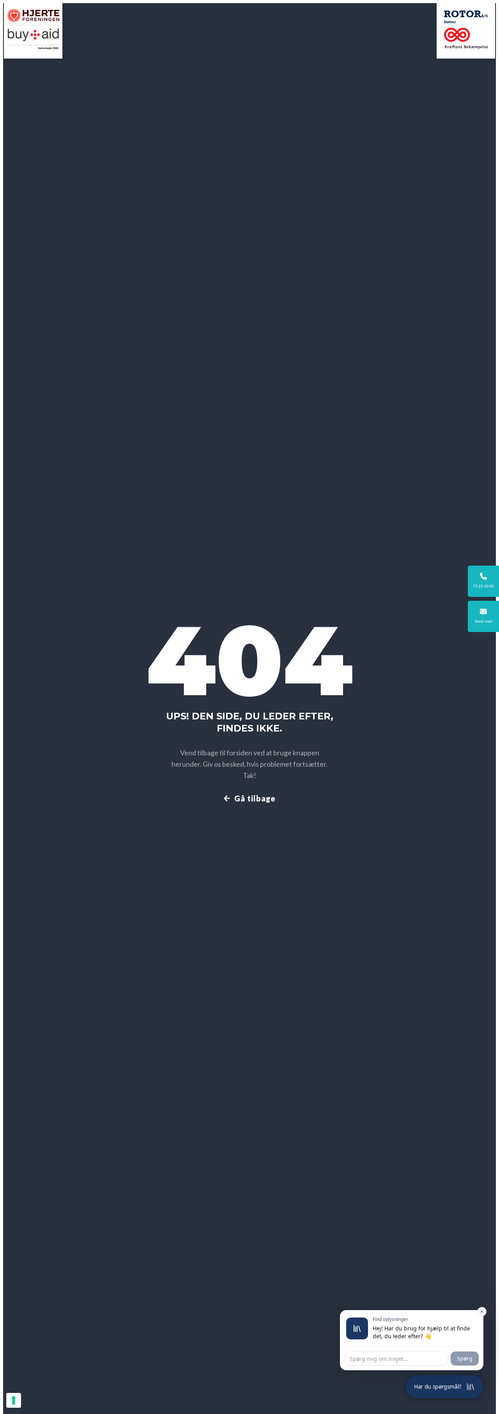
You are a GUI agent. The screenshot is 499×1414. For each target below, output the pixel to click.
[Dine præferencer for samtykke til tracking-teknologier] (13, 1400)
